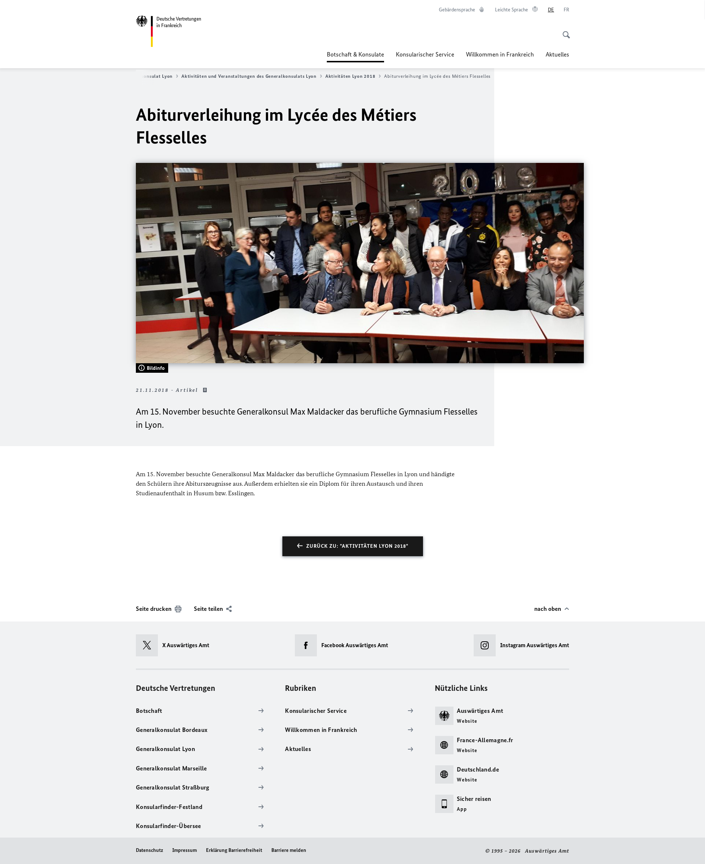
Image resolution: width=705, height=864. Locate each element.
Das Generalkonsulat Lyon (143, 76)
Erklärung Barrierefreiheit (234, 850)
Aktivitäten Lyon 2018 (350, 76)
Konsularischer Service (425, 54)
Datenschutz (149, 850)
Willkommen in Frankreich (500, 54)
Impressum (184, 850)
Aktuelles (557, 54)
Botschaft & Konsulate (355, 56)
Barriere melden (288, 850)
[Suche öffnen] (564, 31)
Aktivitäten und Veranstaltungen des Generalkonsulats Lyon (249, 76)
